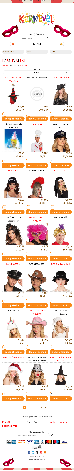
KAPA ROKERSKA (13, 264)
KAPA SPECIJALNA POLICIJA (60, 126)
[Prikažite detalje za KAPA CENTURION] (37, 187)
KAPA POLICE (13, 171)
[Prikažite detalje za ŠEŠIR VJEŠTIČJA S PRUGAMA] (13, 94)
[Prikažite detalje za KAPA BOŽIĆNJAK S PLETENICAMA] (61, 327)
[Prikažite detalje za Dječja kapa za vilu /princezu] (13, 140)
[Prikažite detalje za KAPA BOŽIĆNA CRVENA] (13, 374)
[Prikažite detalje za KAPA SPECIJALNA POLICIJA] (61, 140)
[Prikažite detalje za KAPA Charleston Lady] (61, 280)
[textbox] (32, 38)
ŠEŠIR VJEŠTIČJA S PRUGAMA (13, 79)
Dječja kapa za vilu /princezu (13, 126)
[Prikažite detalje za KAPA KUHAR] (37, 140)
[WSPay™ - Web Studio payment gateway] (37, 449)
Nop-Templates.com (40, 459)
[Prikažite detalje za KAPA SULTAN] (61, 234)
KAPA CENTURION (37, 171)
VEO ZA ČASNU (60, 171)
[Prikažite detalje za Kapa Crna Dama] (61, 94)
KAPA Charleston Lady (61, 264)
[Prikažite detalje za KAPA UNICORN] (13, 327)
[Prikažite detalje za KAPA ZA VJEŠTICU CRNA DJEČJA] (61, 374)
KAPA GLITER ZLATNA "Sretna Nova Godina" (37, 359)
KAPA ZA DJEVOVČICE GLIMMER (37, 312)
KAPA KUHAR (37, 124)
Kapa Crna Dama (61, 77)
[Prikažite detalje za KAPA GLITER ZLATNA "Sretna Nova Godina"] (37, 374)
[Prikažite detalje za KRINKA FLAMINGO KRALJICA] (37, 234)
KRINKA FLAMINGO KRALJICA (37, 219)
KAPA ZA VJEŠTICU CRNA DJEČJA (60, 359)
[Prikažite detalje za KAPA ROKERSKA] (13, 280)
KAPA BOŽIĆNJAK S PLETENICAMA (60, 312)
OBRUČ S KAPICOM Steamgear (13, 219)
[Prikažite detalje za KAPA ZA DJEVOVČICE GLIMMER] (37, 327)
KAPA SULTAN (60, 217)
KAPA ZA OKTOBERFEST (37, 77)
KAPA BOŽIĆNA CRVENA (13, 357)
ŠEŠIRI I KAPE (14, 65)
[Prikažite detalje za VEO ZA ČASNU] (61, 187)
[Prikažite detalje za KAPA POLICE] (13, 187)
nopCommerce (40, 456)
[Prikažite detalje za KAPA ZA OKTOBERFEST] (37, 94)
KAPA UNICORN (13, 310)
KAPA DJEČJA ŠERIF (37, 264)
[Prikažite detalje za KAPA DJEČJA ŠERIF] (37, 280)
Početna (5, 65)
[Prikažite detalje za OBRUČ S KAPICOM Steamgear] (13, 234)
